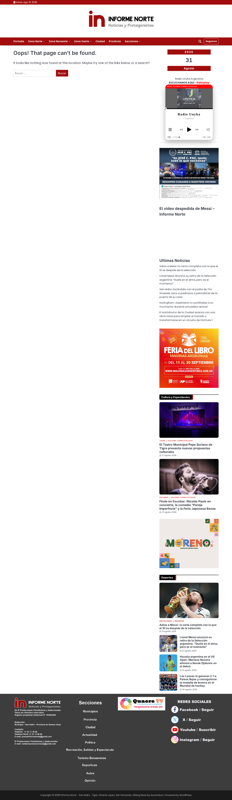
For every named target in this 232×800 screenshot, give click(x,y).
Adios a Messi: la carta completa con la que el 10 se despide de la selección (188, 268)
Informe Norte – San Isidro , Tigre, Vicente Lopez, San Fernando (96, 795)
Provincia (115, 41)
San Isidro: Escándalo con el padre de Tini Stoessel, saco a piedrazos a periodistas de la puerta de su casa (188, 293)
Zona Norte (35, 41)
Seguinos (211, 41)
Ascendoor (157, 795)
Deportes (179, 621)
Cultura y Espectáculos (180, 441)
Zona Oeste (81, 41)
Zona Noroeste (58, 41)
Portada (18, 41)
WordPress (185, 795)
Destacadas (165, 621)
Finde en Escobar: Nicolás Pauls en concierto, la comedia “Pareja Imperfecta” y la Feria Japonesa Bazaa (187, 505)
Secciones (131, 41)
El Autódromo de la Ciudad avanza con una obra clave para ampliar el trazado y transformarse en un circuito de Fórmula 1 (187, 316)
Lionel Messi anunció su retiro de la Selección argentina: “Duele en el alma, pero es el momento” (187, 279)
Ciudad (100, 41)
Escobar (163, 497)
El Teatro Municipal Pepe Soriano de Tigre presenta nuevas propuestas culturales (185, 448)
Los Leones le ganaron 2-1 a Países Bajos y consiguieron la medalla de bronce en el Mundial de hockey (198, 680)
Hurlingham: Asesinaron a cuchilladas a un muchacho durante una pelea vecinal (186, 304)
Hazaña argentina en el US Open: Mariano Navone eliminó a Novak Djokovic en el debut (198, 661)
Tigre (162, 441)
